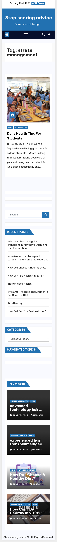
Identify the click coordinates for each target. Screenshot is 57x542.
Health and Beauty (19, 401)
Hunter (37, 450)
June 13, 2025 (21, 415)
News (10, 127)
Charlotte (35, 144)
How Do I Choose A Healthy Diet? (27, 267)
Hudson (37, 484)
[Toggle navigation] (26, 34)
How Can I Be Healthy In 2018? (26, 275)
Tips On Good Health (20, 283)
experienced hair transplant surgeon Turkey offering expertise (27, 446)
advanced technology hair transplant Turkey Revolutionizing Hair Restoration (28, 245)
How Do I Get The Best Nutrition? (27, 311)
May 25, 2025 (17, 144)
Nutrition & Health (26, 470)
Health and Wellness (20, 505)
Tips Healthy (15, 303)
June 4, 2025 (20, 484)
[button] (43, 34)
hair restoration (19, 436)
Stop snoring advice (28, 18)
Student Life (21, 127)
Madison (38, 415)
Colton (36, 519)
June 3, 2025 (20, 519)
